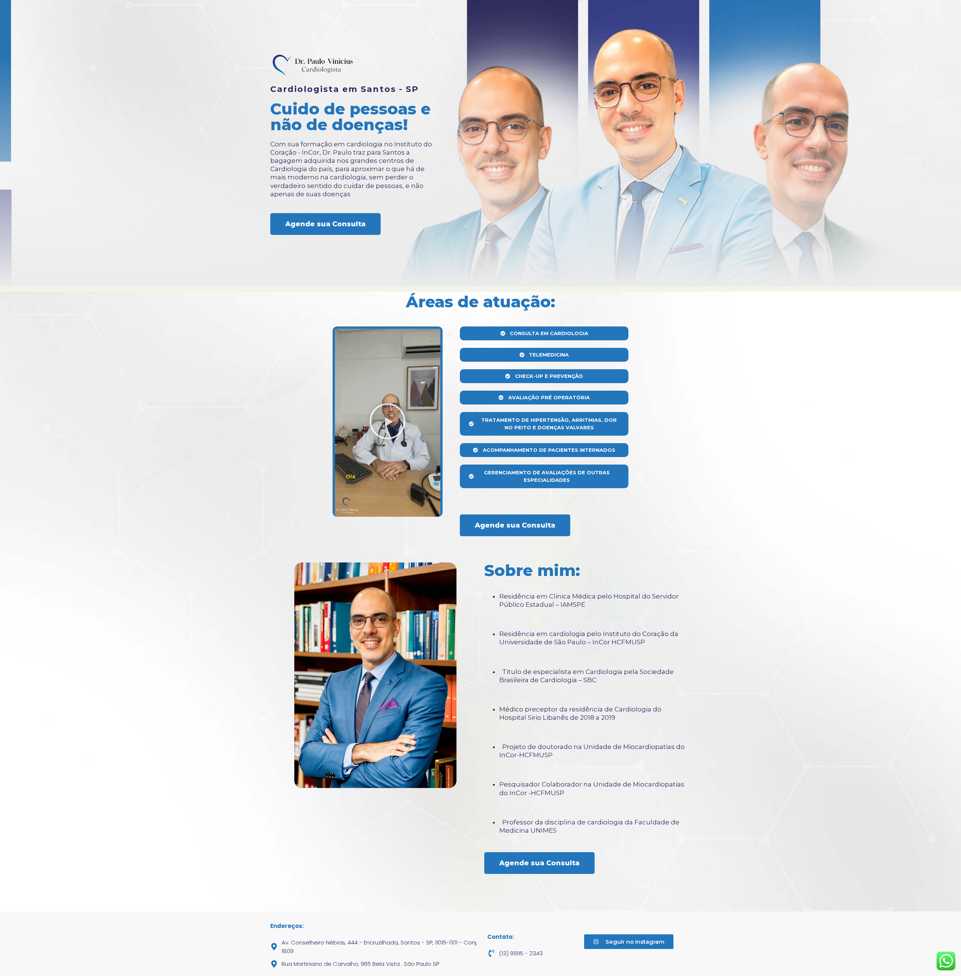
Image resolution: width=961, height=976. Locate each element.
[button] (387, 423)
